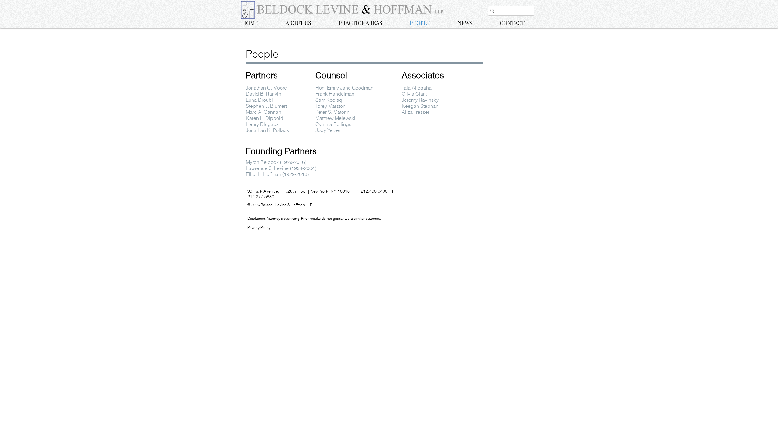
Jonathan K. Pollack (267, 130)
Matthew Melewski (335, 118)
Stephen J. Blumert (266, 106)
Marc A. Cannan (263, 112)
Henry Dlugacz (262, 124)
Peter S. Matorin (332, 112)
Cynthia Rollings (333, 124)
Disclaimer (256, 218)
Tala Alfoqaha (417, 88)
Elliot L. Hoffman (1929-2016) (277, 174)
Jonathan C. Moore (266, 88)
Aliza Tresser (415, 112)
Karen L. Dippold (264, 118)
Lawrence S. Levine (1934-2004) (281, 168)
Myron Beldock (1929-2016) (276, 162)
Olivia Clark (414, 94)
